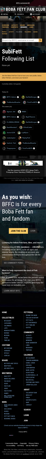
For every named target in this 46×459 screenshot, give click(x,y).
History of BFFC (31, 400)
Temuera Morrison (32, 360)
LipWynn (25, 133)
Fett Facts (29, 320)
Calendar (28, 355)
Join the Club (18, 230)
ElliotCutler (27, 127)
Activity (14, 25)
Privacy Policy (34, 443)
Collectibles (8, 318)
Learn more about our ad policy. (24, 180)
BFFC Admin (11, 97)
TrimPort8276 (32, 102)
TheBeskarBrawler (13, 102)
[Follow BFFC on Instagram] (15, 437)
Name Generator (31, 343)
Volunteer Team (31, 393)
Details (6, 353)
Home (4, 312)
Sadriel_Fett (11, 143)
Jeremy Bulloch (31, 385)
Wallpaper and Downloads (9, 396)
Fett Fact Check (9, 416)
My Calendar (30, 358)
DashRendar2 (12, 127)
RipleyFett (26, 138)
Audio (6, 383)
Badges (35, 32)
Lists (5, 328)
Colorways (7, 326)
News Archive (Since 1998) (11, 405)
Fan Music (7, 381)
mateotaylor (11, 138)
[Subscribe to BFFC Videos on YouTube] (27, 437)
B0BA (24, 112)
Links (31, 27)
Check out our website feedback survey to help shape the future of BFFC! (23, 427)
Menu (5, 14)
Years (6, 338)
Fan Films (7, 386)
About (27, 389)
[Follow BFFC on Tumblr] (23, 437)
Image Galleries (9, 379)
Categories (7, 323)
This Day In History (32, 318)
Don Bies (29, 365)
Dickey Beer (30, 372)
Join (26, 420)
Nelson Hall (30, 380)
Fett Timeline (30, 325)
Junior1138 (11, 133)
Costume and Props (32, 382)
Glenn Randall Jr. (32, 375)
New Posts (7, 366)
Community (29, 332)
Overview (5, 25)
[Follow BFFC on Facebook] (11, 437)
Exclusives (8, 409)
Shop (27, 402)
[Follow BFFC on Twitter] (19, 437)
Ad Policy (20, 445)
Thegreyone (11, 148)
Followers (28, 32)
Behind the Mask (31, 315)
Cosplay (7, 355)
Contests (14, 27)
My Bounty (7, 321)
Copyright (23, 443)
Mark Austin (30, 370)
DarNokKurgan (31, 97)
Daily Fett (7, 376)
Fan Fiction (8, 391)
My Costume (8, 348)
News (4, 402)
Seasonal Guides (9, 419)
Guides (6, 411)
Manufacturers (9, 330)
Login (32, 231)
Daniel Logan (30, 363)
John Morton (30, 368)
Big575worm (30, 117)
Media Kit (29, 395)
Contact (29, 405)
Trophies (5, 27)
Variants (7, 351)
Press (28, 397)
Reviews (6, 335)
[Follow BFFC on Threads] (31, 437)
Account (36, 14)
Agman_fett (11, 112)
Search (20, 14)
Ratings (6, 333)
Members (23, 27)
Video (6, 388)
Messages (30, 25)
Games (6, 393)
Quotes (28, 327)
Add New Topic (9, 368)
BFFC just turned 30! (23, 3)
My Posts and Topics (11, 363)
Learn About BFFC (12, 291)
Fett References (31, 323)
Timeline (7, 340)
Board (22, 25)
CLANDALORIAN (13, 122)
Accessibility (10, 445)
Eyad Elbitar (30, 377)
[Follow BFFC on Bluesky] (35, 437)
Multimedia (7, 373)
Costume (6, 345)
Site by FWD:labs (32, 445)
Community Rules (11, 443)
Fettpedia (28, 312)
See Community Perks (13, 263)
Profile (4, 32)
